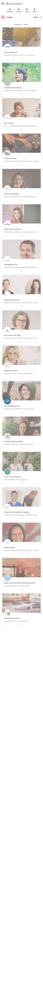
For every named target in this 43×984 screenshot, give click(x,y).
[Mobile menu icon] (2, 3)
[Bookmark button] (21, 59)
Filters (36, 17)
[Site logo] (15, 3)
